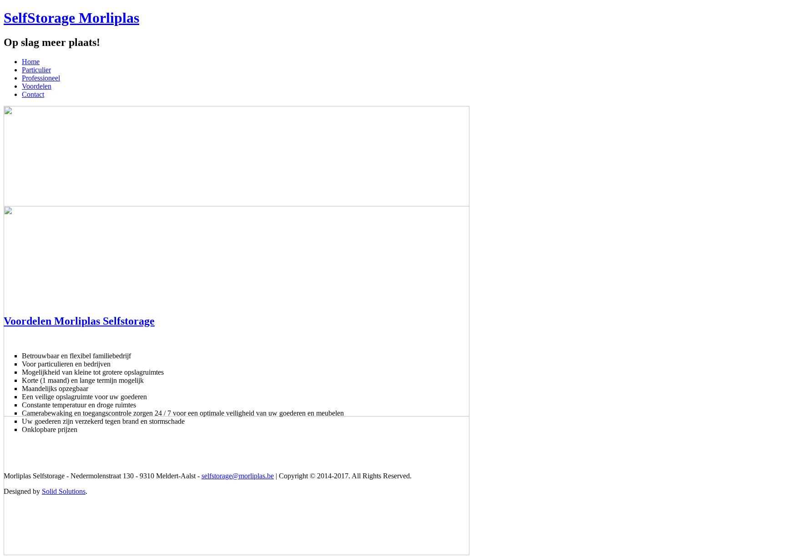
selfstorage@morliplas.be (238, 476)
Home (31, 61)
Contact (33, 94)
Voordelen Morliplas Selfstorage (79, 321)
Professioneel (41, 78)
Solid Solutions (64, 491)
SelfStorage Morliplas (71, 18)
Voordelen (36, 86)
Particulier (36, 70)
